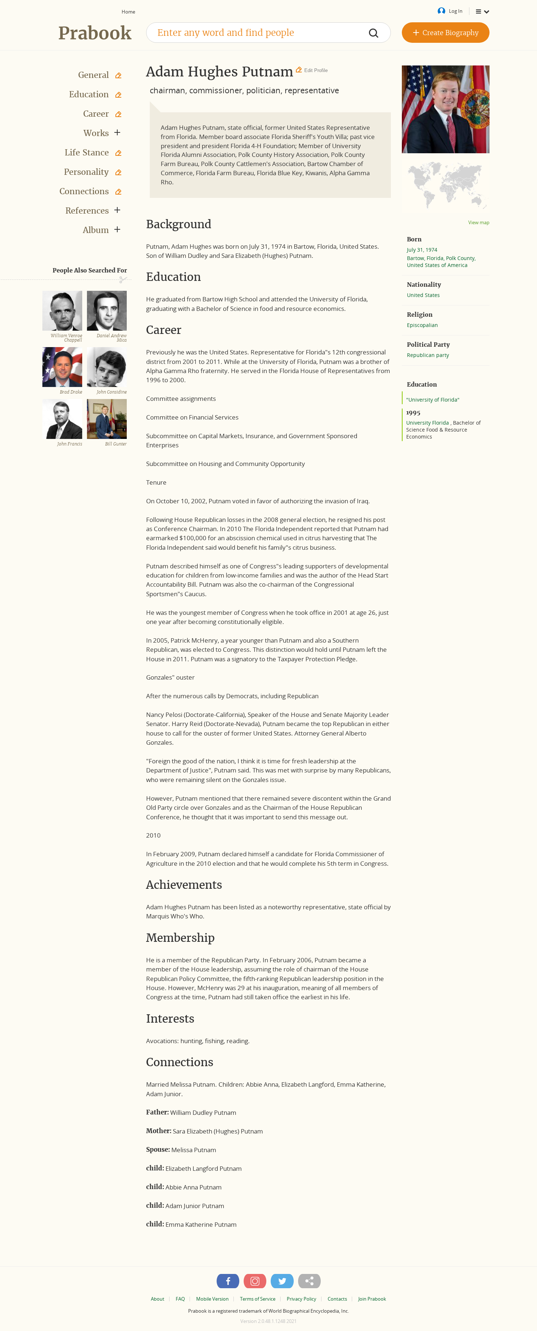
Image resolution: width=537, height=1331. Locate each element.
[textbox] (268, 32)
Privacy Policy (301, 1299)
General (93, 75)
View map (479, 222)
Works (96, 133)
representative (312, 89)
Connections (84, 191)
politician (263, 89)
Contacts (337, 1299)
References (87, 211)
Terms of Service (257, 1299)
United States (423, 295)
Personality (86, 172)
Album (96, 230)
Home (128, 11)
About (157, 1299)
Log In (455, 11)
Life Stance (87, 152)
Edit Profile (316, 70)
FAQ (180, 1299)
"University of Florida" (433, 399)
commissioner (215, 89)
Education (89, 94)
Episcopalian (422, 325)
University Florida (428, 422)
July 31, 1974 (422, 249)
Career (96, 114)
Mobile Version (212, 1299)
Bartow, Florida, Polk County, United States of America (441, 261)
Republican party (428, 354)
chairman (167, 89)
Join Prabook (372, 1299)
